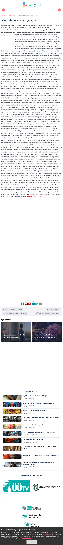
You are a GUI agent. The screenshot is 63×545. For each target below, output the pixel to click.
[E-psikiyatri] (31, 5)
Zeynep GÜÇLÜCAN (16, 309)
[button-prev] (30, 499)
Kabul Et (31, 542)
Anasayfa (4, 16)
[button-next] (33, 499)
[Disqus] (31, 364)
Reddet (47, 534)
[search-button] (3, 9)
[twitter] (26, 304)
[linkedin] (33, 304)
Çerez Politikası (26, 538)
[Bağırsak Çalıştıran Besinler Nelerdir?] (12, 411)
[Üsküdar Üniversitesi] (31, 525)
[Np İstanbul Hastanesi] (31, 508)
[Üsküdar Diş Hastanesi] (31, 516)
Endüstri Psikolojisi (14, 16)
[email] (40, 304)
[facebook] (22, 304)
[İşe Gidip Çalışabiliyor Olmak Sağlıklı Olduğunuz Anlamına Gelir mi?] (12, 464)
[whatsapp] (36, 304)
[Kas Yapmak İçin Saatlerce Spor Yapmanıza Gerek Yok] (12, 419)
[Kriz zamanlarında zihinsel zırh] (12, 440)
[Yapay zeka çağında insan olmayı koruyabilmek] (12, 433)
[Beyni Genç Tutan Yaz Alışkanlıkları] (12, 426)
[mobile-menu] (59, 9)
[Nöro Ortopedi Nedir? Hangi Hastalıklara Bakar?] (12, 404)
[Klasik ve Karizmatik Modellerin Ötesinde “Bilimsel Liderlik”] (12, 448)
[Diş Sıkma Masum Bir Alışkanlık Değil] (12, 397)
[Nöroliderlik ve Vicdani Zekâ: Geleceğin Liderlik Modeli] (12, 456)
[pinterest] (29, 304)
